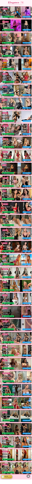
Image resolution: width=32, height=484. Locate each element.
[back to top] (28, 476)
